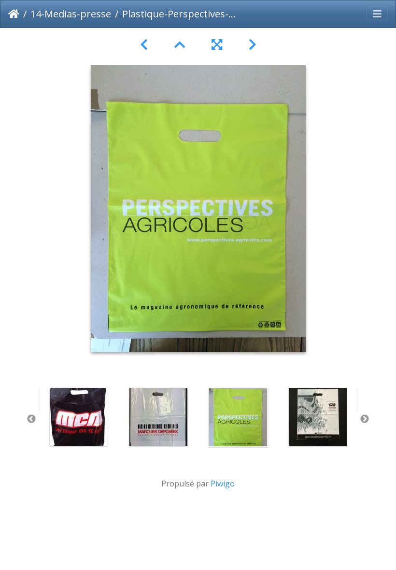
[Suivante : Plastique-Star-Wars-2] (252, 44)
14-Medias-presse (70, 13)
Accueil (13, 14)
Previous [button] (31, 419)
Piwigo (223, 483)
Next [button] (364, 419)
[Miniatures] (181, 44)
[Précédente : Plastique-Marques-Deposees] (145, 44)
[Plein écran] (218, 44)
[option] (78, 417)
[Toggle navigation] (377, 14)
